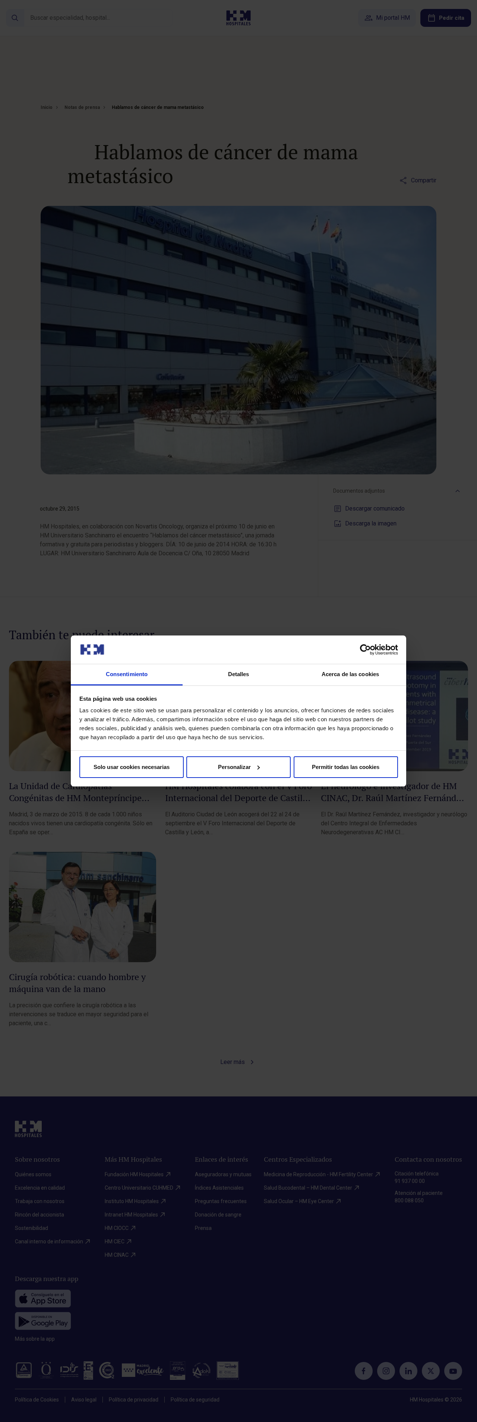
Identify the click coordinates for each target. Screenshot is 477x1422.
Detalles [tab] (238, 674)
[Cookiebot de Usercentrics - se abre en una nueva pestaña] (365, 649)
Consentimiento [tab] (127, 674)
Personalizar (234, 767)
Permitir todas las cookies (345, 767)
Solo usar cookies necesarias (132, 767)
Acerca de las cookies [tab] (350, 674)
